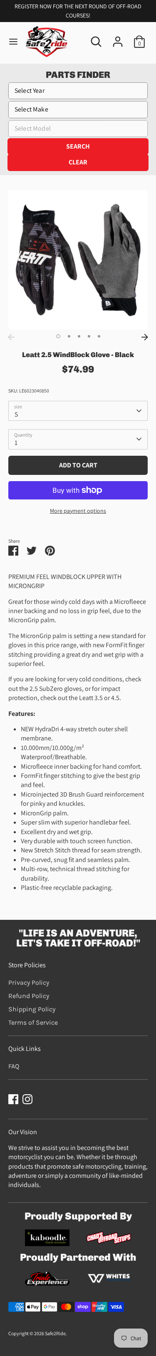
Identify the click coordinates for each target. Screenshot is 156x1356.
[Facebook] (13, 1099)
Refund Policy (28, 996)
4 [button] (89, 336)
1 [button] (58, 336)
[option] (78, 260)
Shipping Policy (31, 1009)
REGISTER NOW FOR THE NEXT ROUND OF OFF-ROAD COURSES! (78, 10)
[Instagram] (27, 1099)
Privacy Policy (28, 982)
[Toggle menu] (13, 41)
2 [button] (69, 336)
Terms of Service (33, 1022)
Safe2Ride (55, 1333)
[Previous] (11, 337)
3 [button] (79, 336)
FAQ (13, 1066)
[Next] (145, 337)
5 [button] (99, 336)
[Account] (117, 37)
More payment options (78, 510)
